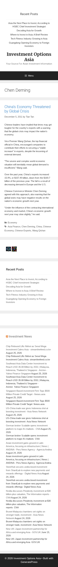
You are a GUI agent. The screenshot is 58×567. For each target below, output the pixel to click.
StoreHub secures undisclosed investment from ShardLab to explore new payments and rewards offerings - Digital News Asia (28, 470)
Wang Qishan (38, 230)
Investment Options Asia (29, 56)
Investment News (20, 336)
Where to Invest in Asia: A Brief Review (29, 34)
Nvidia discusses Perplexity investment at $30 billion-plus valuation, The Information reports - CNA (28, 494)
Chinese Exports (23, 230)
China (39, 226)
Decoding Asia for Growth (29, 30)
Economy (12, 222)
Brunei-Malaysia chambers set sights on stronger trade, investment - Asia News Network (25, 514)
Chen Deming (28, 226)
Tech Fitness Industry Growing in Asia (29, 38)
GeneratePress (29, 562)
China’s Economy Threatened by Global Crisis (27, 109)
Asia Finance (14, 226)
